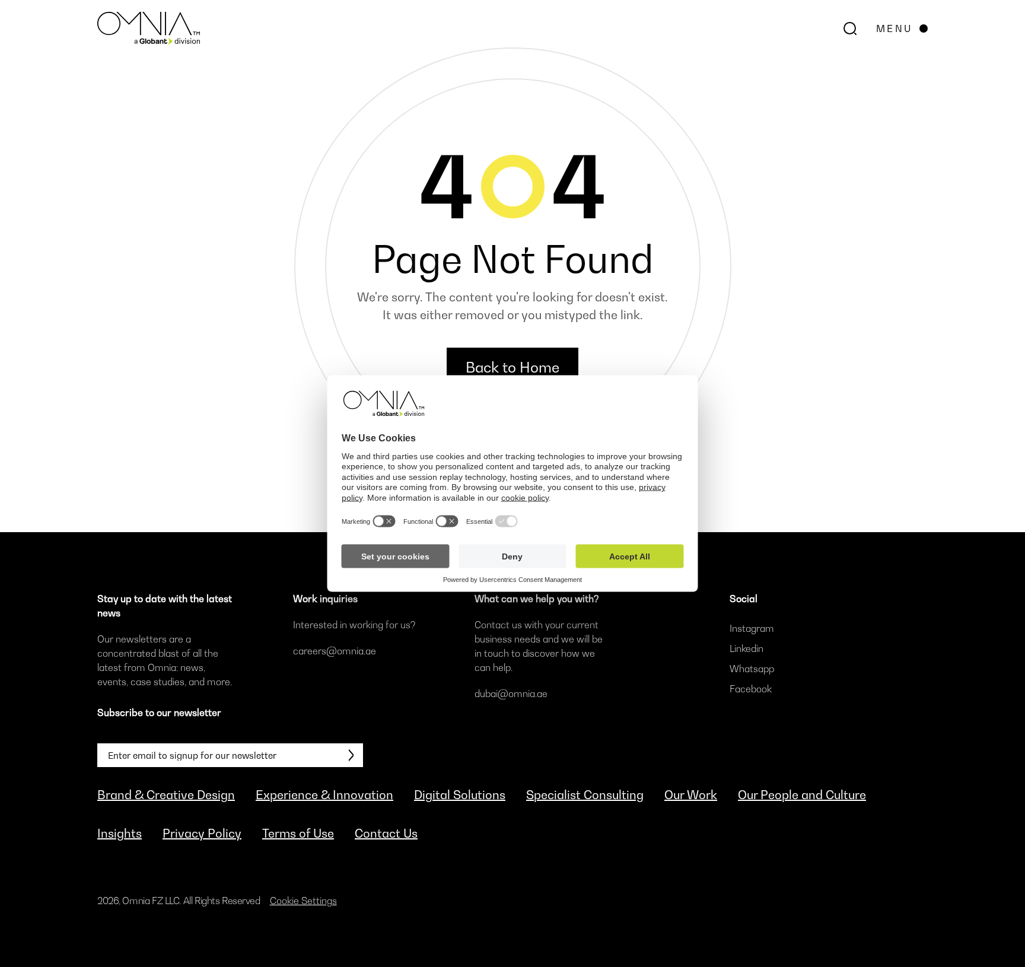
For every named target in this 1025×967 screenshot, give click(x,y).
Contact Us (386, 833)
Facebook (751, 689)
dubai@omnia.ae (511, 693)
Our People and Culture (802, 795)
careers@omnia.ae (334, 651)
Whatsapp (752, 669)
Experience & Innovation (324, 795)
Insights (119, 833)
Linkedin (746, 648)
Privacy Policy (202, 833)
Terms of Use (298, 833)
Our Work (690, 795)
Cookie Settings (303, 900)
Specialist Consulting (585, 795)
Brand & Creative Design (166, 795)
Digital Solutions (459, 795)
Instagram (752, 628)
